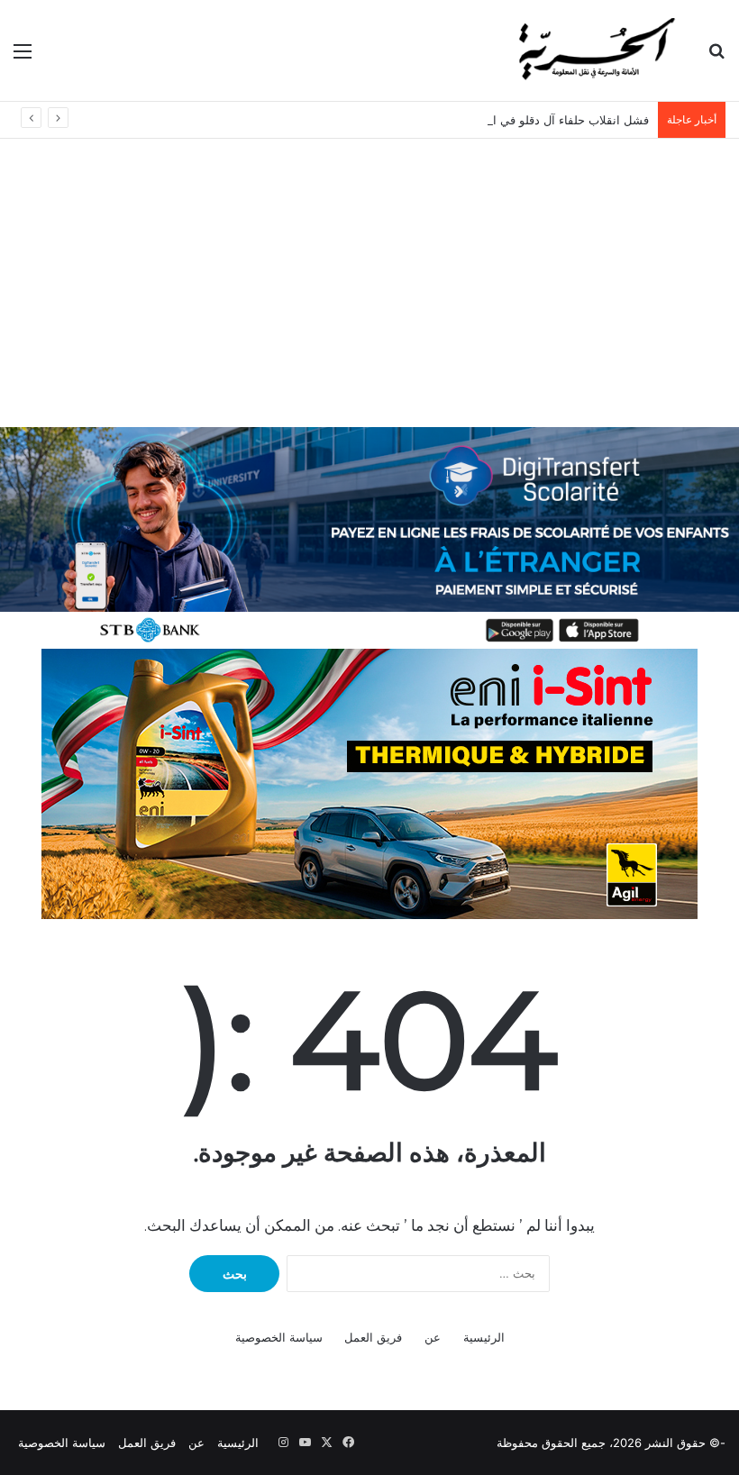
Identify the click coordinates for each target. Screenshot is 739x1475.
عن (432, 1337)
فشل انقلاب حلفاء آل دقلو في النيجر (559, 120)
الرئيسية (484, 1337)
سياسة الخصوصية (279, 1337)
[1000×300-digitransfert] (369, 536)
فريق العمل (373, 1337)
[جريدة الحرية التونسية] (594, 50)
